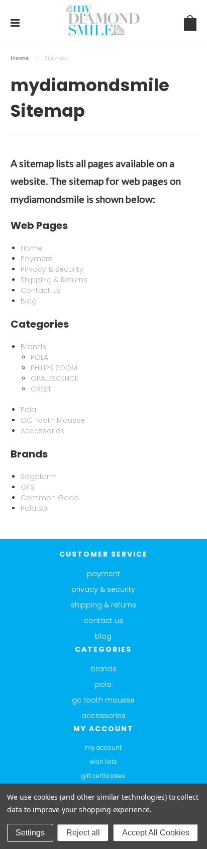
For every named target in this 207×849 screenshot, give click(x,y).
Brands (103, 669)
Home (20, 58)
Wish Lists (103, 761)
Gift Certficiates (103, 775)
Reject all (83, 832)
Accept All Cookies (155, 832)
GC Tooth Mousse (103, 700)
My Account (103, 747)
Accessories (103, 716)
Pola (103, 684)
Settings (30, 832)
